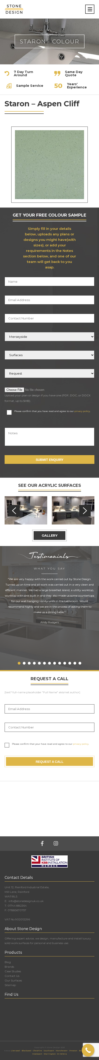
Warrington (50, 1054)
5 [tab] (39, 663)
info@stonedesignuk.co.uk (26, 901)
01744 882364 (17, 905)
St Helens (62, 1054)
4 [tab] (34, 663)
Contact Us (12, 976)
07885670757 (17, 910)
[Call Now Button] (88, 1050)
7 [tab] (49, 663)
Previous (14, 510)
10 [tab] (64, 663)
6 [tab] (44, 663)
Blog (8, 962)
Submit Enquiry (49, 460)
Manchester (62, 1050)
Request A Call (50, 762)
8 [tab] (54, 663)
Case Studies (13, 971)
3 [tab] (29, 663)
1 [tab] (19, 663)
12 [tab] (74, 663)
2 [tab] (24, 663)
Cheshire (37, 1050)
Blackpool (26, 1050)
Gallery (50, 535)
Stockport (37, 1054)
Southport (49, 1050)
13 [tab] (80, 663)
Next (85, 510)
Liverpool (15, 1050)
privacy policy (82, 411)
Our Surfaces (13, 980)
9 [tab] (59, 663)
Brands (9, 966)
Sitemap (10, 985)
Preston (73, 1050)
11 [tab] (69, 663)
